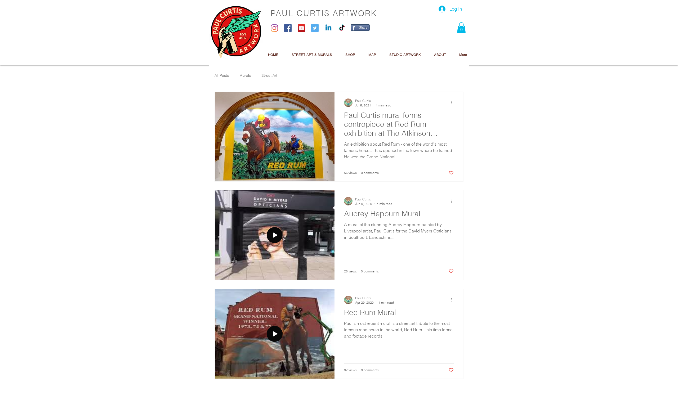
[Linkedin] (328, 28)
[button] (461, 27)
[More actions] (453, 103)
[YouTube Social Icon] (301, 28)
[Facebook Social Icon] (288, 28)
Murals (245, 75)
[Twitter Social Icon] (315, 28)
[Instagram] (274, 28)
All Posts (222, 75)
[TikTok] (342, 28)
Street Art (269, 75)
